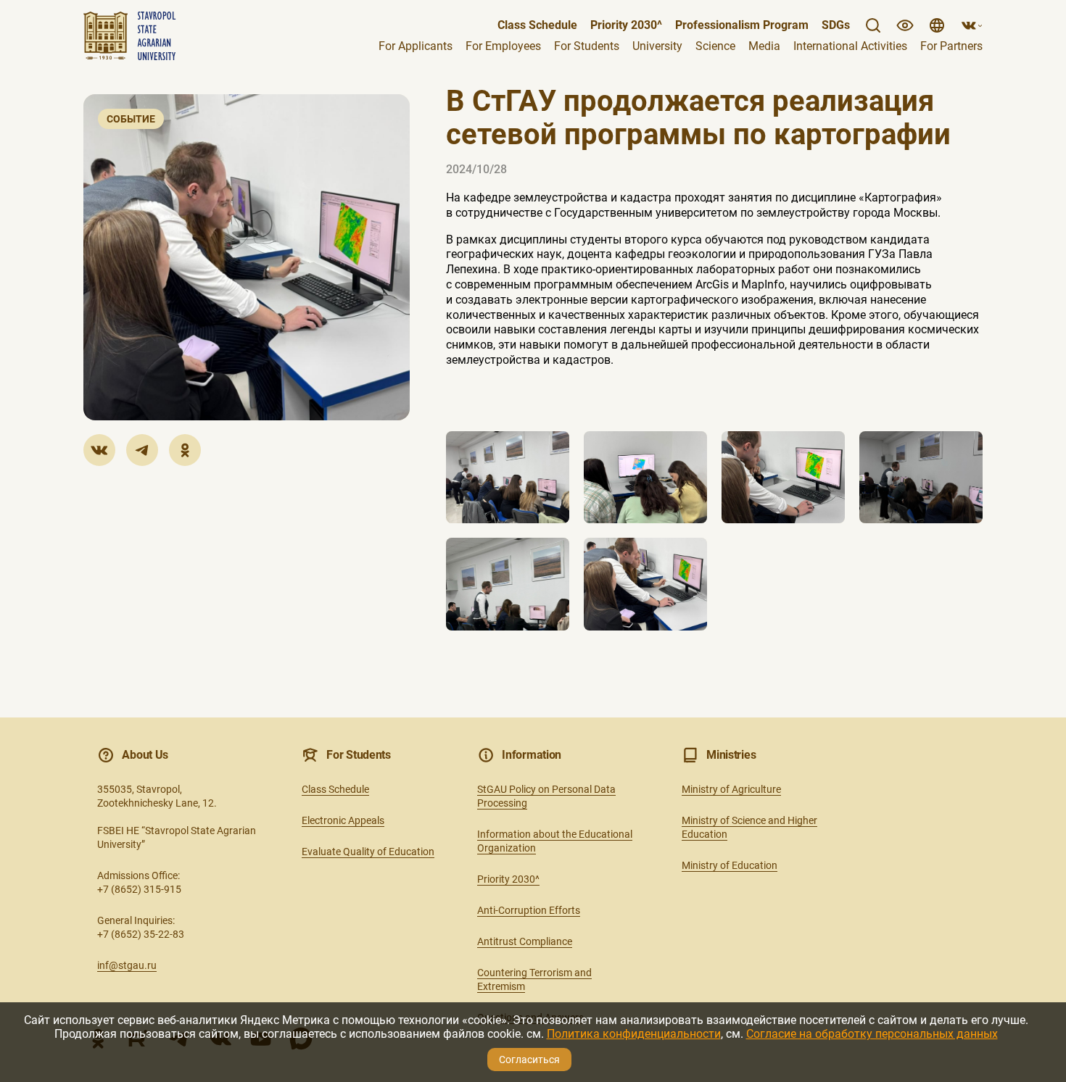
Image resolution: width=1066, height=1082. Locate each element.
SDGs (836, 25)
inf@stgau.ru (127, 965)
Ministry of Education (729, 865)
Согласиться (529, 1059)
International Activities (850, 46)
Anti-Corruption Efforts (528, 910)
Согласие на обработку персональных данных (872, 1034)
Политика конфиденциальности (634, 1034)
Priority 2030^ (508, 879)
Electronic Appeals (343, 820)
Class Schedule (537, 25)
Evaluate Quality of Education (368, 851)
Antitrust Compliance (524, 941)
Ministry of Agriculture (731, 789)
